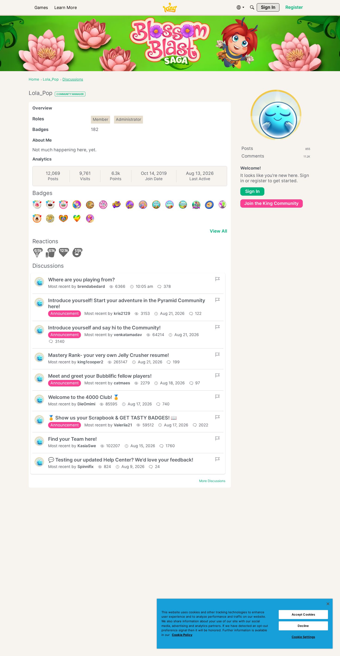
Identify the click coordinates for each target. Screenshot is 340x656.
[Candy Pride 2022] (63, 218)
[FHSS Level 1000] (182, 204)
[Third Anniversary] (37, 218)
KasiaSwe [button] (86, 445)
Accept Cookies (303, 614)
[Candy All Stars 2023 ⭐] (116, 204)
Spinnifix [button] (85, 466)
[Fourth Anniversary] (63, 204)
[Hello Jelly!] (103, 204)
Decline (303, 626)
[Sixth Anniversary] (37, 204)
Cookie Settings (303, 637)
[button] (39, 281)
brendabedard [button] (91, 286)
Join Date (154, 178)
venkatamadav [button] (128, 334)
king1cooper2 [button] (90, 362)
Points (115, 178)
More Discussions (212, 481)
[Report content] (217, 279)
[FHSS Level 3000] (156, 204)
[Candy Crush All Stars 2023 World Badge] (129, 204)
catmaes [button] (122, 383)
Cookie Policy (182, 635)
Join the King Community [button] (271, 203)
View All (218, 231)
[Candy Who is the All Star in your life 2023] (76, 204)
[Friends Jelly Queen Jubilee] (90, 218)
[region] (245, 624)
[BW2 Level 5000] (196, 204)
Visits (85, 178)
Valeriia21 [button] (123, 425)
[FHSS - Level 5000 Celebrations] (143, 204)
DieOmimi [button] (86, 404)
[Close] (328, 603)
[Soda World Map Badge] (209, 204)
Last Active (199, 178)
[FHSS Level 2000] (169, 204)
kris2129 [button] (122, 313)
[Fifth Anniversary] (50, 204)
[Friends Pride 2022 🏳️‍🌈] (76, 218)
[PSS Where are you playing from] (90, 204)
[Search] (252, 7)
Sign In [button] (252, 191)
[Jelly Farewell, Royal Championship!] (222, 204)
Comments (275, 156)
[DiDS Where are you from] (50, 218)
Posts (53, 178)
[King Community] (170, 7)
